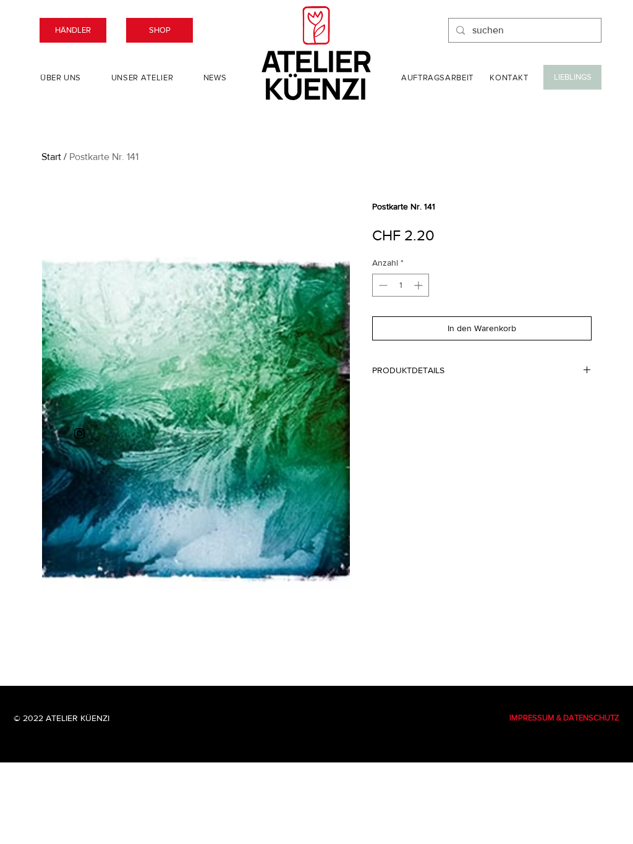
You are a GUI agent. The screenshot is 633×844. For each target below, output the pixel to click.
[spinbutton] (400, 285)
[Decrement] (381, 285)
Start (51, 156)
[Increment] (419, 285)
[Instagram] (79, 433)
